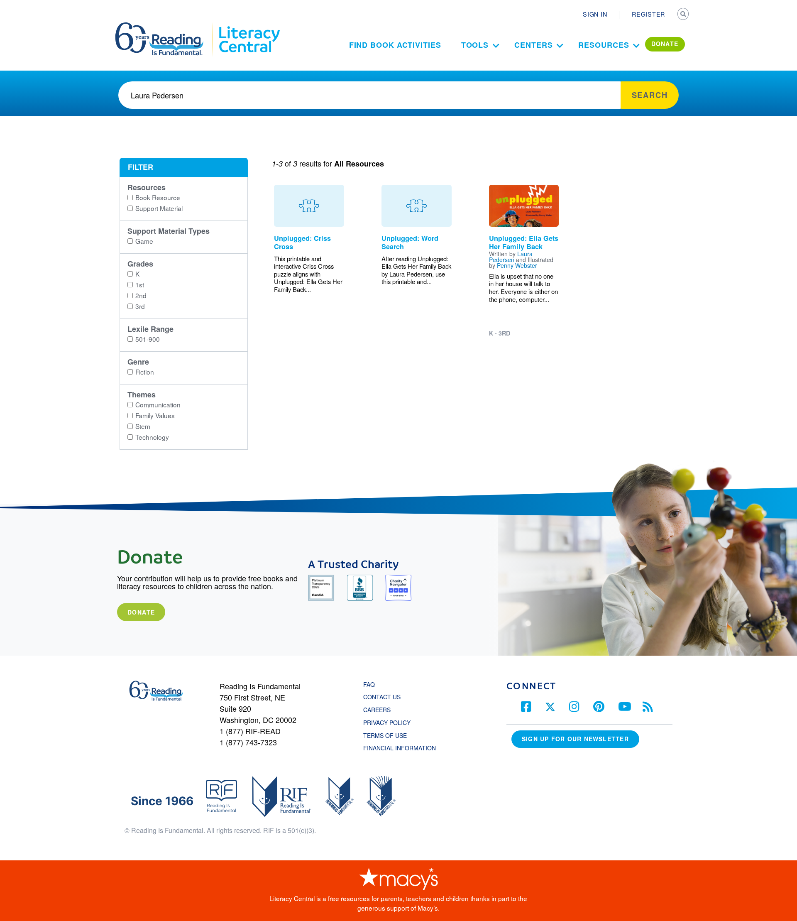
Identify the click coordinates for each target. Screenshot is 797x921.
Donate (141, 612)
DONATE (665, 43)
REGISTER (648, 14)
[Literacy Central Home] (249, 26)
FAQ (369, 684)
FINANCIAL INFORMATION (399, 748)
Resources (603, 44)
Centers (533, 44)
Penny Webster (517, 265)
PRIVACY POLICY (387, 722)
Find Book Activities (395, 44)
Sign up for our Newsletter (575, 739)
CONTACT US (384, 697)
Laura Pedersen (511, 257)
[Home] (165, 26)
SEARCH (683, 15)
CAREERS (377, 709)
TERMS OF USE (389, 735)
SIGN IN (595, 14)
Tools (475, 44)
